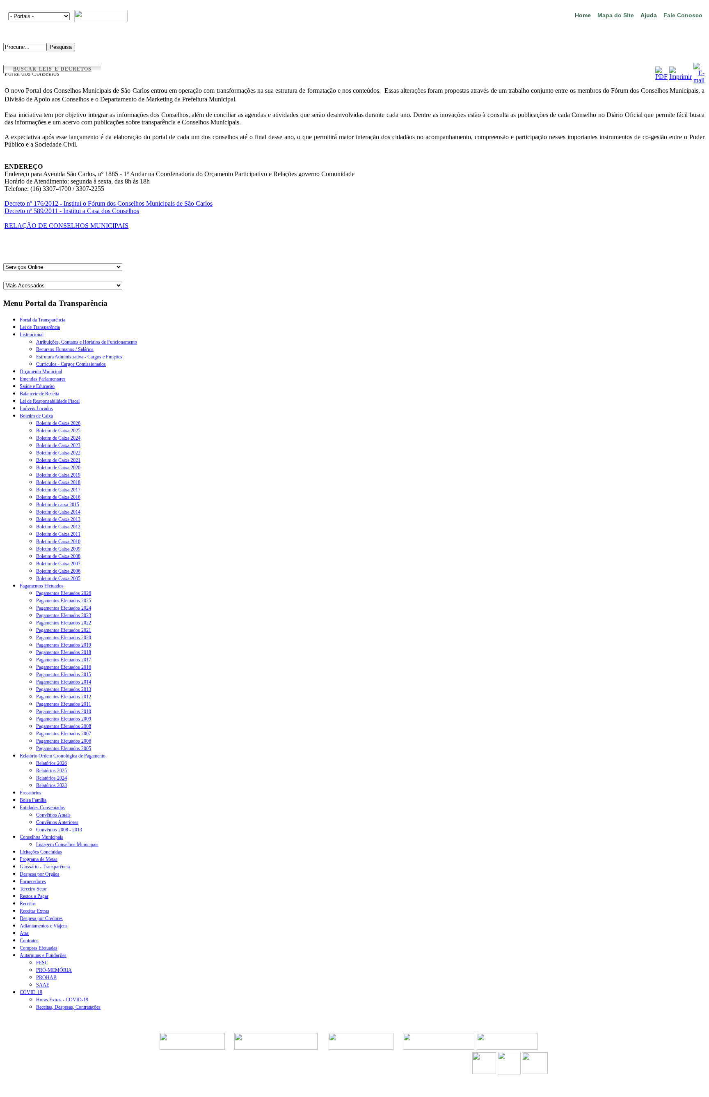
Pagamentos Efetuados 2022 (63, 623)
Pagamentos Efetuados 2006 (63, 741)
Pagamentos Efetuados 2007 (63, 734)
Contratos (29, 940)
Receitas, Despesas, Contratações (68, 1007)
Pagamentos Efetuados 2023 (63, 615)
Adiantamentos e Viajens (44, 926)
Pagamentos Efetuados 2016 (63, 667)
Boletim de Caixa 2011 (58, 534)
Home (583, 15)
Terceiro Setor (33, 889)
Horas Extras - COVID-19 (62, 1000)
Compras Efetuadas (38, 948)
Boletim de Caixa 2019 (58, 475)
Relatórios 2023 (51, 785)
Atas (24, 933)
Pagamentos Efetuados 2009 (63, 719)
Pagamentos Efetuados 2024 (63, 608)
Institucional (31, 334)
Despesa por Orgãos (39, 874)
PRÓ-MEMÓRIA (54, 970)
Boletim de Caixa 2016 (58, 497)
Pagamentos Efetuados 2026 (63, 593)
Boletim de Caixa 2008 (58, 556)
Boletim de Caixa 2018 (58, 482)
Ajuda (648, 15)
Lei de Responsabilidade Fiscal (50, 401)
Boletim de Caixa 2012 (58, 527)
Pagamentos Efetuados (42, 586)
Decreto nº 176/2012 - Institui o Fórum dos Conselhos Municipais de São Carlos (109, 203)
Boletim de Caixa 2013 (58, 519)
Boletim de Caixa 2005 (58, 578)
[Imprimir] (680, 76)
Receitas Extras (34, 911)
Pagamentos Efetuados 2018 (63, 652)
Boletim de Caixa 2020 (58, 467)
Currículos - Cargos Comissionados (71, 364)
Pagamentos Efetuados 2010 (63, 711)
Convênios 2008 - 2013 (59, 830)
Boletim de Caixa (36, 416)
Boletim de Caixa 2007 (58, 564)
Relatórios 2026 (51, 763)
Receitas (28, 904)
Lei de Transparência (40, 327)
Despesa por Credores (41, 918)
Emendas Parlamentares (43, 379)
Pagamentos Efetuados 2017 (63, 660)
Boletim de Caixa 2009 (58, 549)
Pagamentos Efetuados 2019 (63, 645)
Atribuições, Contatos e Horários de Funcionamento (86, 342)
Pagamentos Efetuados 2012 (63, 697)
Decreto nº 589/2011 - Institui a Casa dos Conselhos (72, 210)
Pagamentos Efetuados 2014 (63, 682)
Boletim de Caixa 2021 (58, 460)
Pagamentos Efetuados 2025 (63, 601)
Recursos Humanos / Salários (65, 349)
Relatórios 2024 (51, 778)
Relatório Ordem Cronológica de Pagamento (62, 756)
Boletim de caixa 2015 (57, 504)
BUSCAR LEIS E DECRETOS (52, 69)
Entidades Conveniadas (42, 807)
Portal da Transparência (42, 320)
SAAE (42, 985)
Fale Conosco (682, 15)
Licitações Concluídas (41, 852)
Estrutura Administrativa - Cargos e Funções (79, 357)
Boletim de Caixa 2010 (58, 541)
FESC (42, 963)
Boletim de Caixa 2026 (58, 423)
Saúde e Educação (37, 386)
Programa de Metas (38, 859)
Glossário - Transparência (45, 867)
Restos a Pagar (34, 896)
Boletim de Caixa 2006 (58, 571)
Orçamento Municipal (41, 371)
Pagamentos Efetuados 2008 (63, 726)
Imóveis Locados (36, 408)
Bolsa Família (33, 800)
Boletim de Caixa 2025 (58, 431)
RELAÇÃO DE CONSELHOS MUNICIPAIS (66, 225)
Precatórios (30, 793)
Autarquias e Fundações (43, 955)
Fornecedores (33, 881)
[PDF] (661, 76)
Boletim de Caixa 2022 (58, 453)
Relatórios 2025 (51, 770)
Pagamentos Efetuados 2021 (63, 630)
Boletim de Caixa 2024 (58, 438)
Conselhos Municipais (41, 837)
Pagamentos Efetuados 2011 (63, 704)
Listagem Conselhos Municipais (67, 844)
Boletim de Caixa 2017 (58, 490)
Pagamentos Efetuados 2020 (63, 637)
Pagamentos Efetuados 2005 (63, 748)
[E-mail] (698, 80)
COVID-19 (31, 992)
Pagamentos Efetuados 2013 (63, 689)
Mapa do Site (615, 15)
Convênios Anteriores (57, 822)
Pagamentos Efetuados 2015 (63, 674)
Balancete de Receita (39, 394)
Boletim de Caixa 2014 (58, 512)
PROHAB (46, 977)
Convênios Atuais (53, 815)
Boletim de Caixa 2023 (58, 445)
